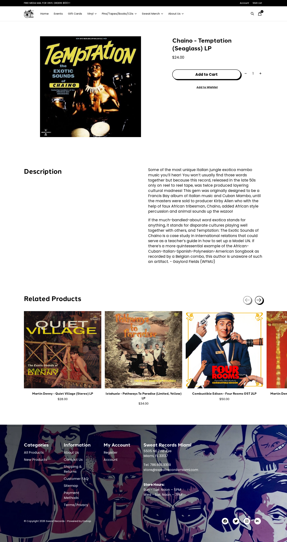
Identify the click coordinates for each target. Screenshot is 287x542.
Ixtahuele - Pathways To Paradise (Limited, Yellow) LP (144, 395)
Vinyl (90, 14)
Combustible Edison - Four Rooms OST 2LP (224, 393)
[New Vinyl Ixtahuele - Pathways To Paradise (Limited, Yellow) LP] (143, 349)
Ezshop (87, 521)
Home (44, 14)
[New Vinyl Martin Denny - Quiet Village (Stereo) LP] (62, 349)
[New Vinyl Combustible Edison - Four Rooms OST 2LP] (224, 349)
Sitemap (71, 485)
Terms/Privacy (76, 505)
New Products (35, 459)
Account (111, 459)
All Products (34, 452)
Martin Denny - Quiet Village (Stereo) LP (62, 393)
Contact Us (73, 459)
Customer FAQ (76, 478)
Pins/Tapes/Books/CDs (117, 14)
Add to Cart (206, 74)
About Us (174, 14)
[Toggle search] (252, 13)
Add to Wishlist (207, 87)
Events (58, 14)
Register (110, 452)
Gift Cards (75, 14)
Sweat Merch (151, 14)
